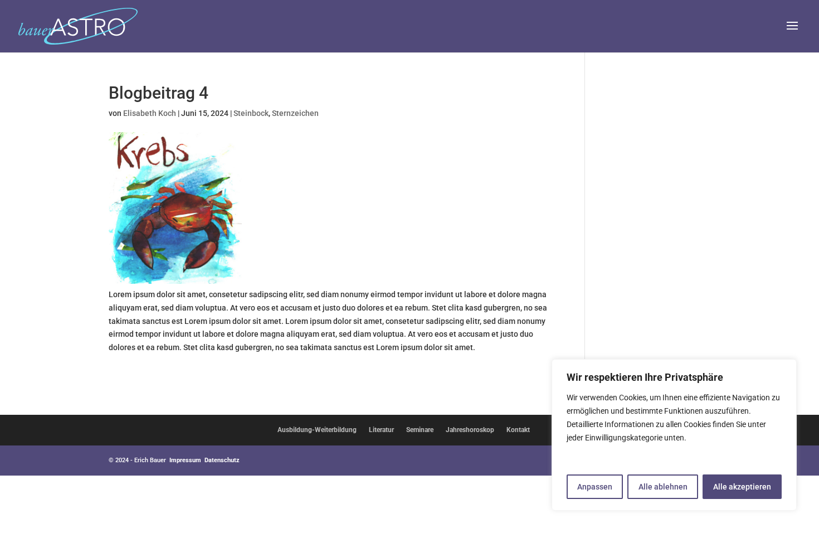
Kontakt (518, 430)
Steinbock (251, 113)
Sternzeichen (295, 113)
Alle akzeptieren (742, 486)
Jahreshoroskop (470, 430)
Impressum (185, 460)
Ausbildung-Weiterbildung (317, 430)
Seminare (419, 430)
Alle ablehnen (663, 486)
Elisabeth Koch (149, 113)
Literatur (381, 430)
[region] (674, 435)
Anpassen (594, 486)
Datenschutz (222, 460)
